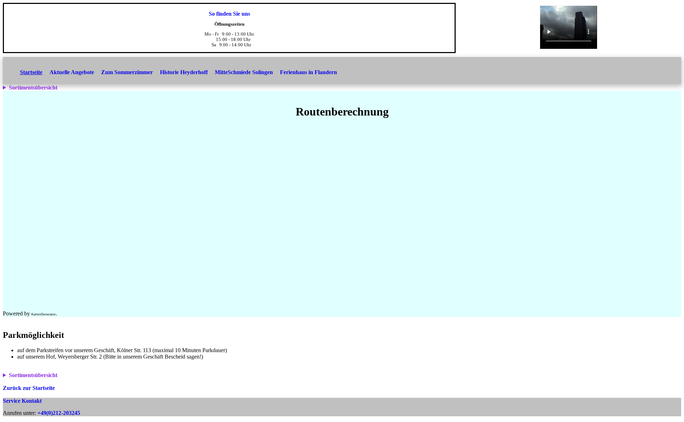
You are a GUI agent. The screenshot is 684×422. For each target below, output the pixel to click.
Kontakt (32, 401)
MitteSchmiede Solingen (244, 72)
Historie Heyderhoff (184, 72)
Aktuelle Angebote (72, 72)
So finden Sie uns (229, 14)
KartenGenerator (43, 314)
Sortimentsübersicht (33, 87)
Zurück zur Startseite (29, 388)
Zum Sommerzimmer (127, 72)
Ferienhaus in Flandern (308, 72)
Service (11, 401)
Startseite (31, 72)
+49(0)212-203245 (58, 413)
